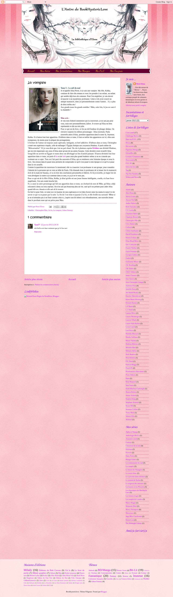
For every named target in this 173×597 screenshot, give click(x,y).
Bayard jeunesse (64, 580)
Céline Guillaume (132, 231)
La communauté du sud (134, 463)
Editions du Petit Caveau (50, 570)
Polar (117, 579)
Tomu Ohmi (130, 413)
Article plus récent (33, 279)
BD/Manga (104, 570)
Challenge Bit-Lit (132, 136)
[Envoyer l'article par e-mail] (50, 207)
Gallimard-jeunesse (30, 580)
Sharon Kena (27, 585)
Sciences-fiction (126, 579)
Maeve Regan (131, 503)
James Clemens (131, 275)
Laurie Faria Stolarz (133, 323)
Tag (127, 170)
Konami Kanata (131, 303)
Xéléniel (129, 420)
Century (129, 442)
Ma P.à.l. (100, 71)
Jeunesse (138, 575)
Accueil (31, 71)
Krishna (95, 148)
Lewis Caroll (130, 327)
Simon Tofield (131, 396)
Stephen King (131, 399)
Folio (25, 583)
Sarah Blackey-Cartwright (135, 389)
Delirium (129, 449)
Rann (128, 378)
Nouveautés (130, 160)
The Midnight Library (134, 523)
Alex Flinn (130, 193)
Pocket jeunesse (70, 573)
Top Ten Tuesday (132, 174)
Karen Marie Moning (133, 299)
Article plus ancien (111, 279)
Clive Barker (130, 224)
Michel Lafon (35, 575)
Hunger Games (131, 459)
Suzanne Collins (132, 409)
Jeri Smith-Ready (132, 293)
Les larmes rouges (132, 496)
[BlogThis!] (57, 206)
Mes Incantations (64, 71)
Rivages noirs (78, 583)
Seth (64, 156)
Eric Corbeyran (131, 245)
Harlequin (31, 583)
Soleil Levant (36, 585)
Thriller (146, 579)
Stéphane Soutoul (132, 402)
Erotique (144, 573)
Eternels (129, 453)
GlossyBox (130, 153)
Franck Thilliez (131, 248)
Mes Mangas (84, 71)
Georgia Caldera (132, 255)
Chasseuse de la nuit (133, 446)
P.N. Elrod (129, 361)
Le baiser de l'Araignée (134, 470)
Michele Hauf (131, 347)
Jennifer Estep (131, 289)
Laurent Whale (131, 320)
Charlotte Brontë (132, 217)
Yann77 (37, 225)
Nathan (70, 583)
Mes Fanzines (116, 71)
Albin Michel (55, 575)
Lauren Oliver (131, 313)
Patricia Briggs (131, 365)
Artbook (92, 570)
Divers (128, 143)
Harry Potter (130, 456)
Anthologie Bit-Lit (132, 435)
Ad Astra (54, 580)
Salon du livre (131, 167)
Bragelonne (30, 578)
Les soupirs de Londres (134, 499)
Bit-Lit (133, 570)
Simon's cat (130, 520)
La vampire (57, 210)
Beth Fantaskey (131, 207)
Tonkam (44, 585)
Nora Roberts (130, 358)
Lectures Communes (133, 157)
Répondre (37, 232)
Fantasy (113, 576)
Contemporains (106, 573)
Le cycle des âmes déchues (135, 477)
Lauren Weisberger (132, 317)
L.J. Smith (129, 310)
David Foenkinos (132, 234)
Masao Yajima (131, 341)
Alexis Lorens (131, 197)
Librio (41, 580)
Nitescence (130, 513)
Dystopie (134, 573)
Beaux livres (121, 570)
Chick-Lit (146, 570)
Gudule (128, 258)
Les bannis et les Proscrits (135, 487)
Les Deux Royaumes (60, 583)
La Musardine (48, 583)
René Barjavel (131, 382)
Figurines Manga (132, 150)
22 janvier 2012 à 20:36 (50, 225)
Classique (94, 573)
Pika (59, 573)
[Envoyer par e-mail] (55, 206)
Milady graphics (39, 573)
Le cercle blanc (131, 473)
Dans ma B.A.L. (131, 139)
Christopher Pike (41, 210)
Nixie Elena (140, 84)
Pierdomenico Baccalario (135, 372)
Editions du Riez (61, 578)
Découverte (130, 146)
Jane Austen (130, 279)
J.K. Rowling (130, 265)
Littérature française (96, 579)
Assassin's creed (131, 439)
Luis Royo (129, 330)
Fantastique (95, 575)
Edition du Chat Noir (44, 578)
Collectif (129, 227)
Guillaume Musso (132, 262)
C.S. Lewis (129, 210)
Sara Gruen (130, 385)
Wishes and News (132, 177)
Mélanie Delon (131, 351)
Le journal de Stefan (133, 480)
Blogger (104, 592)
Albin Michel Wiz (68, 575)
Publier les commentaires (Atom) (47, 285)
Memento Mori (131, 506)
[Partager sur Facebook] (62, 206)
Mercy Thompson (132, 510)
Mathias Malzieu (132, 344)
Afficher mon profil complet (136, 105)
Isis (56, 156)
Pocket (45, 575)
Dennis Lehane (131, 238)
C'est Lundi (130, 133)
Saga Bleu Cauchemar (134, 516)
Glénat (52, 573)
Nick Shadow (130, 354)
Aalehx (128, 190)
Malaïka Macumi (132, 334)
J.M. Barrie (130, 269)
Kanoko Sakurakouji (133, 296)
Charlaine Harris (132, 214)
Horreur (125, 576)
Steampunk (137, 579)
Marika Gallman (132, 337)
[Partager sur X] (60, 206)
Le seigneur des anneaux (135, 483)
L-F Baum (129, 306)
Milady (28, 570)
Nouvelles (109, 579)
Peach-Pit (129, 368)
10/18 (47, 580)
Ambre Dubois (131, 203)
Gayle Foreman (131, 251)
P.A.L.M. (129, 163)
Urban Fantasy (67, 210)
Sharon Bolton (131, 392)
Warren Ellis (130, 416)
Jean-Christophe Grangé (134, 282)
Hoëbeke (39, 583)
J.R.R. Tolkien (131, 272)
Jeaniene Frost (131, 286)
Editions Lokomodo (76, 580)
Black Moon (80, 575)
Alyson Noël (130, 200)
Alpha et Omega (131, 432)
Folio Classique (76, 578)
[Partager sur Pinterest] (65, 206)
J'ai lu (50, 210)
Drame (126, 573)
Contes (118, 573)
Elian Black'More (132, 241)
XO (50, 585)
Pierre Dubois (131, 375)
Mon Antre (45, 71)
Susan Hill (129, 406)
